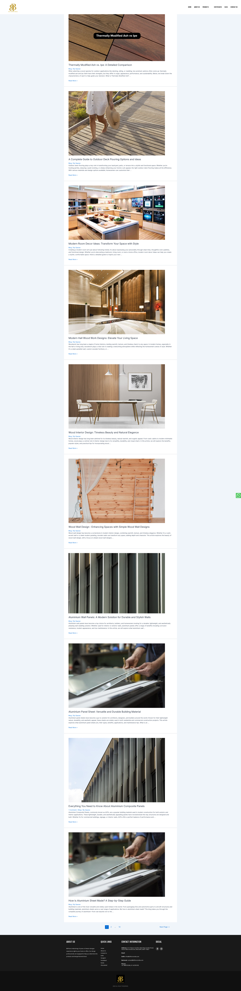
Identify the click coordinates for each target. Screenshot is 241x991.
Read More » (73, 81)
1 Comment (73, 810)
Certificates (218, 7)
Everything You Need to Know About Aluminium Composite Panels (107, 806)
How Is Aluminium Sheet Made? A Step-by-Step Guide (100, 900)
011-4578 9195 (135, 965)
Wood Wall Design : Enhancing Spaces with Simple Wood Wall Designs (109, 526)
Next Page (165, 927)
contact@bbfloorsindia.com (135, 960)
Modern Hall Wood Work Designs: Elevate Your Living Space (103, 338)
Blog (226, 7)
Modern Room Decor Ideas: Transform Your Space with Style (104, 243)
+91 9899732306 (125, 965)
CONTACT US (234, 7)
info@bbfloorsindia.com (132, 956)
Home (189, 7)
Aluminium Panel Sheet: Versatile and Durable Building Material (105, 711)
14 (119, 927)
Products (206, 7)
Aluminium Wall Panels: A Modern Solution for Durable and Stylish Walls (110, 617)
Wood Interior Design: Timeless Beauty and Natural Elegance (104, 432)
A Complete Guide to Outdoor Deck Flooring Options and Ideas (105, 159)
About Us (197, 7)
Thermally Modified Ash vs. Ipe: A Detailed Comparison (100, 64)
